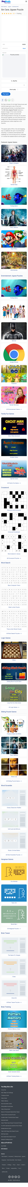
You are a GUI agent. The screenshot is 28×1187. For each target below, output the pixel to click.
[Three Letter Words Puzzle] (14, 627)
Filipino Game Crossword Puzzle (8, 1114)
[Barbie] (14, 309)
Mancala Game (4, 1120)
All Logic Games (13, 707)
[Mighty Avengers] (14, 153)
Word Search (5, 563)
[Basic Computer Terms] (14, 583)
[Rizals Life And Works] (14, 840)
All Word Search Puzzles (13, 633)
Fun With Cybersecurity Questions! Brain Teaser (11, 1125)
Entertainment (15, 6)
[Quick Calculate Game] (14, 1062)
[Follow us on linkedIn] (9, 1177)
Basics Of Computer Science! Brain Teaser (10, 1112)
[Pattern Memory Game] (14, 1019)
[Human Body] (14, 174)
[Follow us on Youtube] (19, 1177)
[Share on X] (6, 100)
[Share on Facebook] (2, 100)
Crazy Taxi (3, 1089)
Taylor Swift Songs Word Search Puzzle (9, 1131)
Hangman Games (7, 859)
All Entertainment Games (13, 409)
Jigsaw (9, 6)
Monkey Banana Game (6, 1128)
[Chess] (14, 650)
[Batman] (14, 331)
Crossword (5, 487)
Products (4, 1164)
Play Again (6, 94)
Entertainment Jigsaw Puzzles (12, 276)
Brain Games (4, 6)
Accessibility (14, 1168)
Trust (19, 1168)
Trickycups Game (5, 1095)
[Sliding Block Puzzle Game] (14, 671)
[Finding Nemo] (14, 196)
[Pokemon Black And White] (14, 724)
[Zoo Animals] (14, 871)
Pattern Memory (4, 1100)
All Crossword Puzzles (13, 558)
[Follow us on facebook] (15, 1177)
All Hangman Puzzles (13, 928)
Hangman (4, 1160)
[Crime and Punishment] (14, 530)
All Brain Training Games (13, 1076)
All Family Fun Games (13, 483)
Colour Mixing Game (5, 1109)
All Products (4, 1148)
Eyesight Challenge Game (6, 1139)
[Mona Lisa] (14, 767)
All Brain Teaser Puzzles (13, 1002)
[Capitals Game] (14, 469)
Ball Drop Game (4, 1134)
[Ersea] (14, 966)
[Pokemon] (14, 373)
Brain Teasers (18, 1160)
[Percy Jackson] (14, 217)
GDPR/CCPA (4, 1171)
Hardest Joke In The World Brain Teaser (10, 1117)
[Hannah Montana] (14, 395)
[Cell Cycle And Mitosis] (14, 819)
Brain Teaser (5, 933)
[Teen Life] (14, 893)
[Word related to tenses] (14, 552)
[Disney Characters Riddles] (14, 798)
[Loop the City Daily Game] (14, 693)
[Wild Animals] (14, 260)
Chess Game (4, 1098)
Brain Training (6, 1007)
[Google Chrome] (14, 352)
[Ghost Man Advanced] (14, 426)
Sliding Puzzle (17, 1156)
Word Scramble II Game (6, 1103)
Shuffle (15, 81)
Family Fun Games (7, 414)
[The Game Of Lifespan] (14, 945)
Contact (23, 1164)
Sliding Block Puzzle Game (7, 1106)
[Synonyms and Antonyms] (14, 508)
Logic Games (5, 638)
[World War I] (14, 914)
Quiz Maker (3, 1145)
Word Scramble (6, 785)
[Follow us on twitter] (12, 1177)
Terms (3, 1168)
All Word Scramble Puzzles (13, 855)
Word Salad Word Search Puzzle (8, 1136)
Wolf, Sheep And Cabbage (7, 1092)
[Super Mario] (14, 239)
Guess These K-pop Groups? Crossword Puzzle (11, 1123)
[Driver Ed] (14, 988)
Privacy (7, 1168)
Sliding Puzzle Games (8, 712)
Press (14, 1164)
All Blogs (9, 1164)
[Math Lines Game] (14, 1040)
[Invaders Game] (14, 447)
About (18, 1164)
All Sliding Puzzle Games (13, 781)
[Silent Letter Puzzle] (14, 605)
